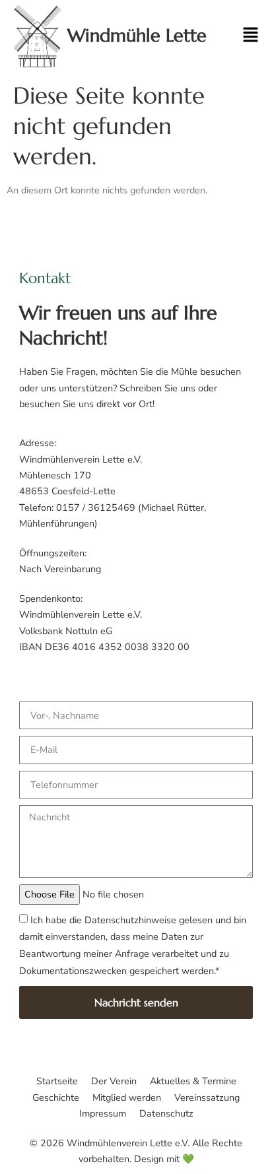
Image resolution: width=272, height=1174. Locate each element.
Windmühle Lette (137, 35)
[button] (240, 36)
